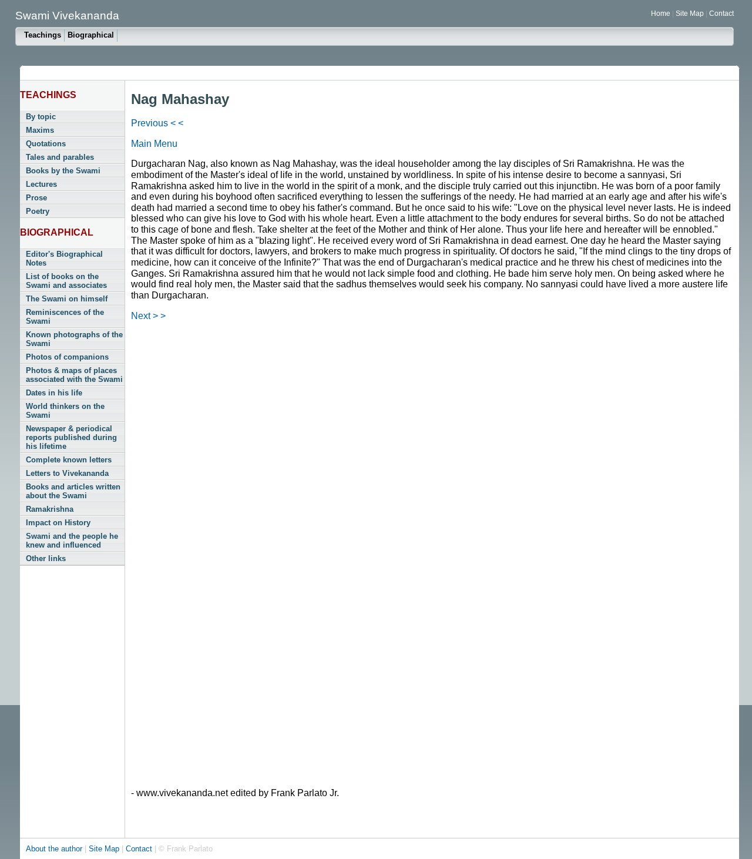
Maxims (40, 130)
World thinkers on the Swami (65, 411)
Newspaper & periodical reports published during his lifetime (71, 437)
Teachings (42, 35)
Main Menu (154, 144)
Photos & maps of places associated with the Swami (74, 375)
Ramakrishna (49, 509)
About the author (55, 848)
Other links (46, 558)
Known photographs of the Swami (74, 339)
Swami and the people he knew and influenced (72, 540)
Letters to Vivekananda (67, 473)
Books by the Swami (63, 170)
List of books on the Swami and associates (66, 281)
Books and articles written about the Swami (73, 491)
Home (660, 13)
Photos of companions (67, 357)
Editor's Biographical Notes (64, 258)
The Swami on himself (67, 298)
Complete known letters (69, 459)
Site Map (691, 13)
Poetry (37, 211)
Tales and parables (60, 157)
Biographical (91, 35)
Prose (36, 197)
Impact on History (58, 522)
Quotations (46, 143)
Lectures (41, 184)
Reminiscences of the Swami (65, 317)
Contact (721, 13)
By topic (41, 116)
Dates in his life (54, 392)
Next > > (148, 316)
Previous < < (157, 123)
